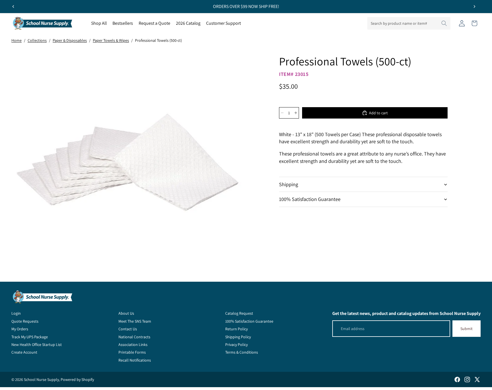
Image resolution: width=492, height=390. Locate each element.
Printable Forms (132, 352)
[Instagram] (467, 379)
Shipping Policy (238, 336)
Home (16, 40)
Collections (37, 40)
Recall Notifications (134, 360)
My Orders (19, 328)
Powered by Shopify (77, 379)
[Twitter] (477, 379)
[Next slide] (474, 6)
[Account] (462, 23)
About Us (126, 313)
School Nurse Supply (41, 379)
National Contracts (134, 336)
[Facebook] (457, 379)
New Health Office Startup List (36, 344)
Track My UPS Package (29, 336)
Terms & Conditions (241, 352)
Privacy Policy (236, 344)
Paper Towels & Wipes (111, 40)
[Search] (444, 23)
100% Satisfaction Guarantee (310, 199)
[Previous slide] (13, 6)
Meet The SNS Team (134, 321)
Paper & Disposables (70, 40)
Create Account (24, 352)
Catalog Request (239, 313)
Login (16, 313)
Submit (466, 328)
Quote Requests (24, 321)
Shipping (288, 184)
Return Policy (236, 328)
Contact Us (127, 328)
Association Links (132, 344)
